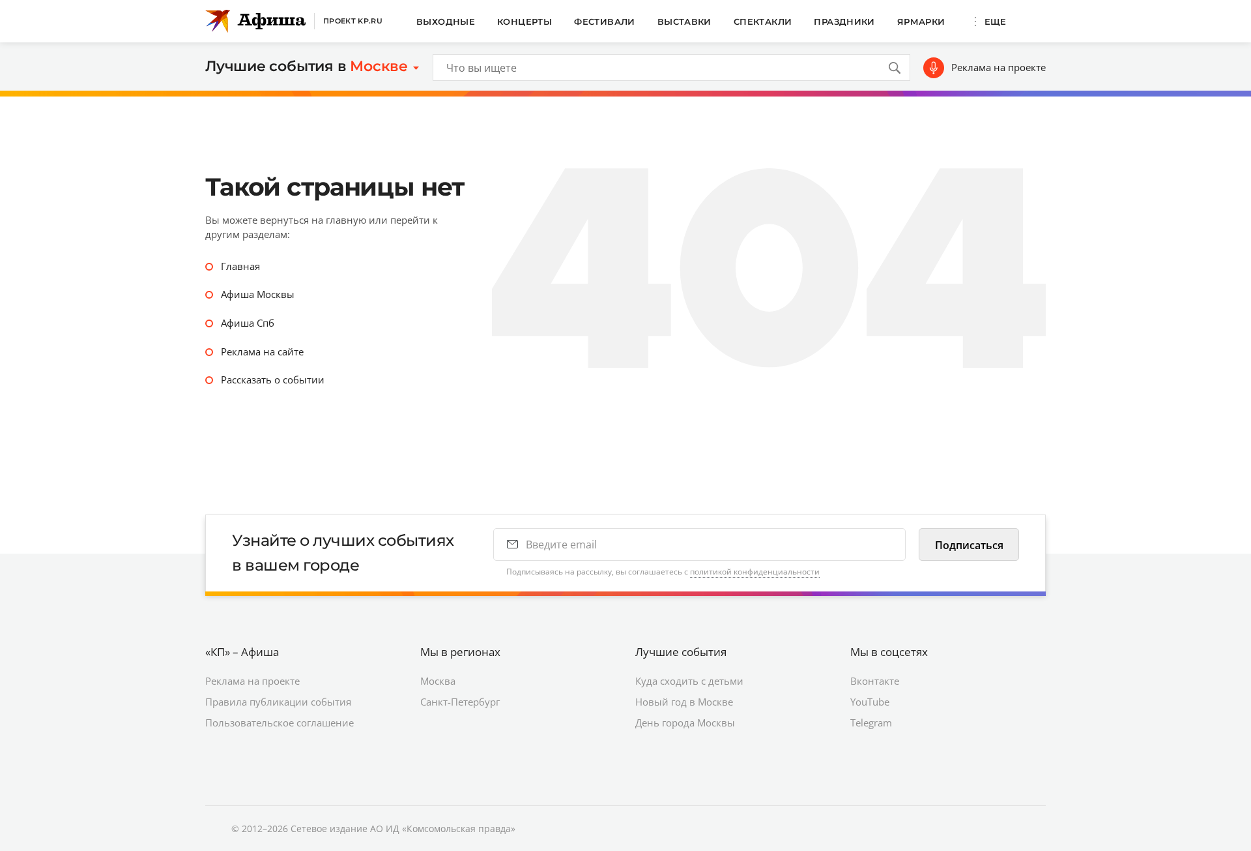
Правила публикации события (278, 701)
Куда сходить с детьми (689, 680)
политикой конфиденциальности (755, 571)
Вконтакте (874, 680)
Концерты (524, 21)
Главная (240, 266)
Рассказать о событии (272, 379)
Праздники (844, 21)
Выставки (684, 21)
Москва (437, 680)
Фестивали (604, 21)
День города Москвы (685, 722)
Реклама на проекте (998, 67)
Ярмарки (921, 21)
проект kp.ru (352, 20)
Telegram (871, 722)
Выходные (445, 21)
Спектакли (763, 21)
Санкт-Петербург (460, 701)
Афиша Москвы (258, 294)
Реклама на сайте (262, 351)
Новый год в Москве (684, 701)
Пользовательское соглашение (279, 722)
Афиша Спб (247, 322)
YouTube (869, 701)
